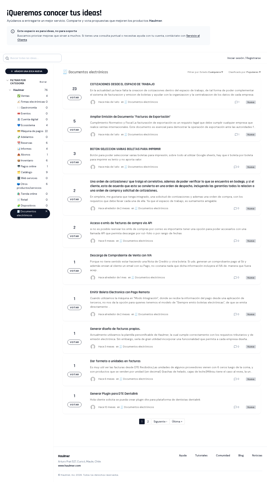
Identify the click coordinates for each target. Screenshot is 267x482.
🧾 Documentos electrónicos (141, 102)
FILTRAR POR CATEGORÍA (18, 82)
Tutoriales (201, 455)
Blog (241, 455)
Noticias (257, 455)
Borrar (43, 81)
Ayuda (183, 455)
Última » (177, 421)
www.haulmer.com (69, 465)
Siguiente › (160, 421)
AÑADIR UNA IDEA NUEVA (28, 71)
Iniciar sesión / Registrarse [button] (244, 58)
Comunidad (223, 455)
